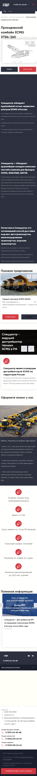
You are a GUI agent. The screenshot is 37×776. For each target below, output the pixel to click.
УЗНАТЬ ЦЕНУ (27, 69)
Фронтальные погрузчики (10, 667)
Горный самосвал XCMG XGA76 (16, 299)
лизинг (29, 317)
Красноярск (28, 4)
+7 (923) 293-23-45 (13, 745)
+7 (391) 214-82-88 (19, 4)
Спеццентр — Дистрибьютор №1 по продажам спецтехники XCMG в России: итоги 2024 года (19, 623)
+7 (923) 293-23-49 (13, 739)
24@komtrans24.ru (9, 715)
